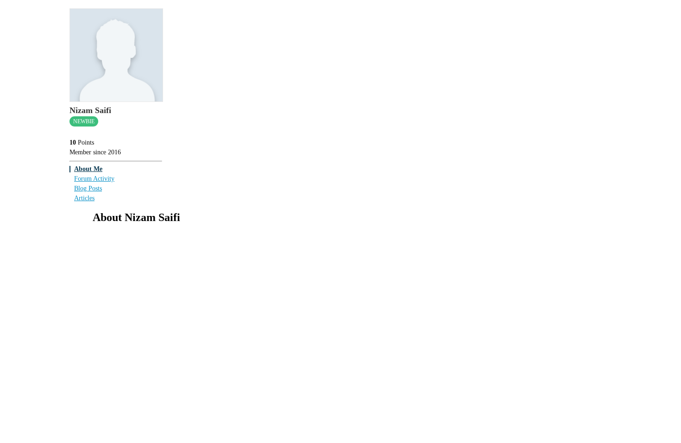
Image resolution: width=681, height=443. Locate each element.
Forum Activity (94, 178)
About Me (88, 168)
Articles (84, 198)
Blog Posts (88, 188)
